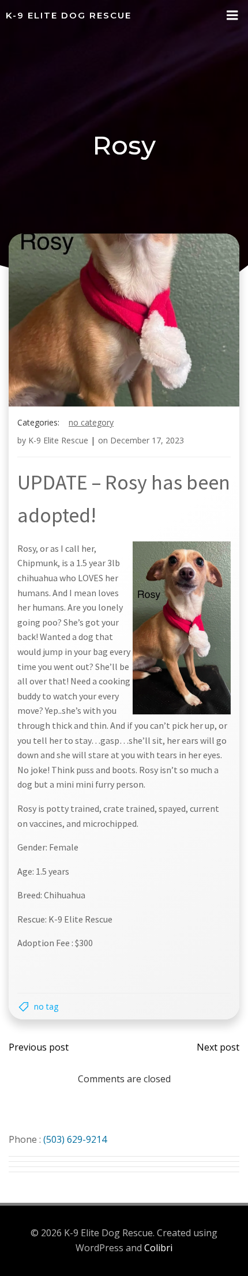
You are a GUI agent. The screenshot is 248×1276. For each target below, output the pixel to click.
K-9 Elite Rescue (58, 440)
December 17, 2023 (147, 440)
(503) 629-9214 (75, 1139)
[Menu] (232, 15)
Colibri (158, 1247)
